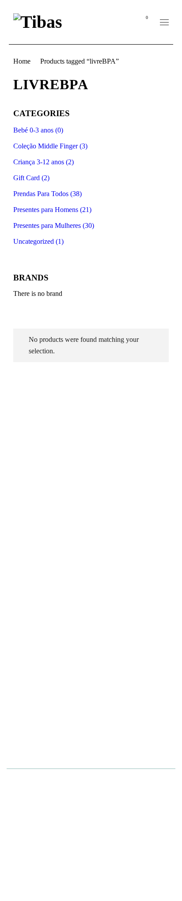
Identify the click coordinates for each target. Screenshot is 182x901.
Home (21, 61)
